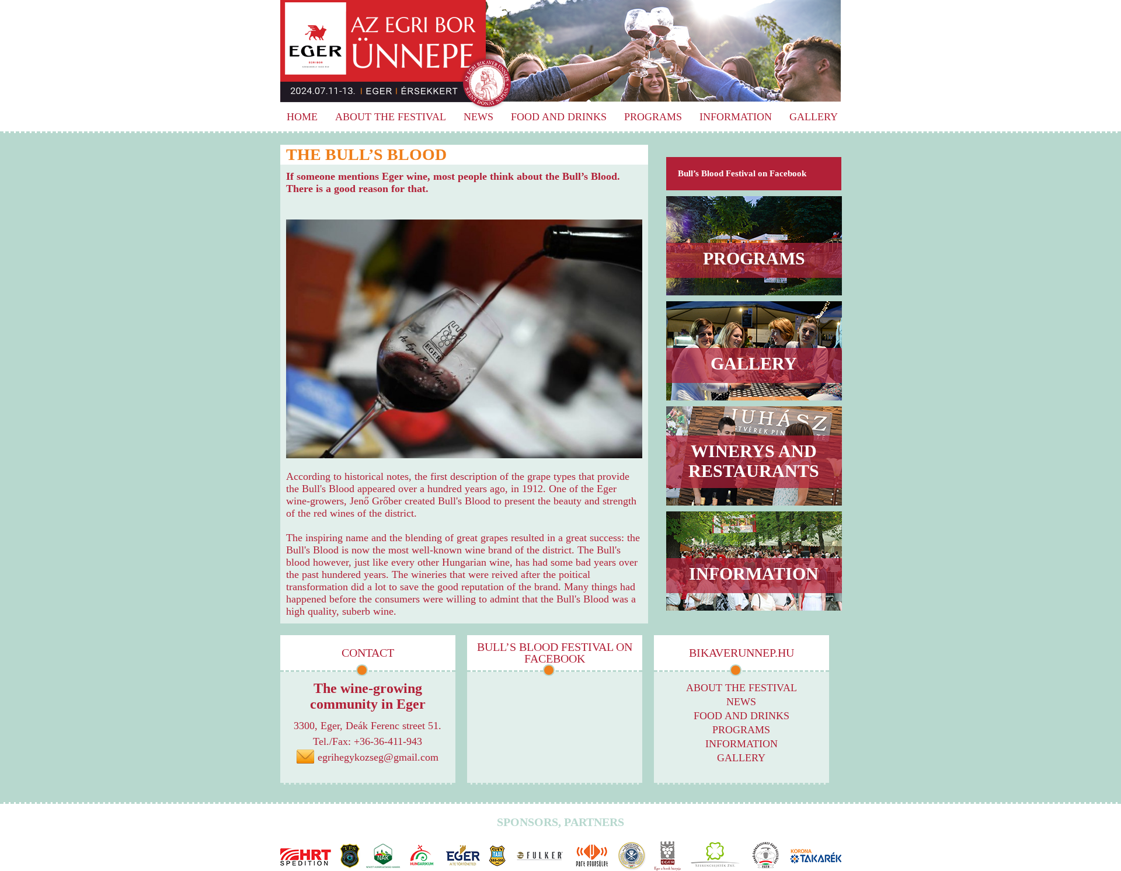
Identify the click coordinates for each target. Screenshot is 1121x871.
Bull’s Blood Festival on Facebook (742, 173)
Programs (653, 117)
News (478, 117)
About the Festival (390, 117)
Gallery (813, 117)
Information (735, 117)
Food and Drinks (559, 117)
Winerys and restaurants (753, 460)
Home (302, 117)
